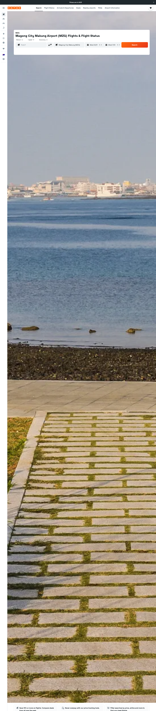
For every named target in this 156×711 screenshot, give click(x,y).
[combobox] (19, 40)
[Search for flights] (3, 14)
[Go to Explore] (3, 34)
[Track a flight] (3, 38)
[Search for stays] (3, 19)
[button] (153, 2)
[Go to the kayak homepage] (14, 8)
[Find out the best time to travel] (3, 43)
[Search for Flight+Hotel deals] (3, 28)
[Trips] (3, 49)
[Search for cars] (3, 23)
